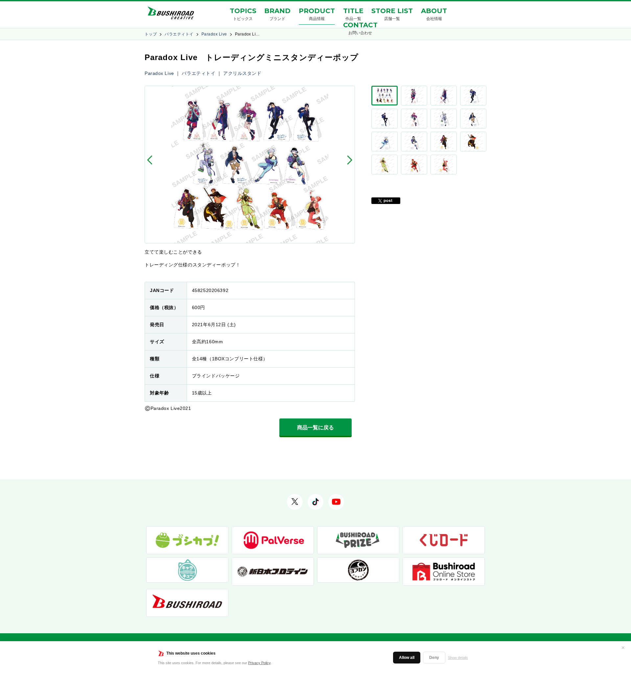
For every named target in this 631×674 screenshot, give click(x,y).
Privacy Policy (259, 663)
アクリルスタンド (242, 73)
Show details (458, 658)
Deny (434, 657)
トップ (151, 34)
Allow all (406, 657)
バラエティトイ (179, 34)
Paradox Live (214, 34)
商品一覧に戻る (315, 427)
